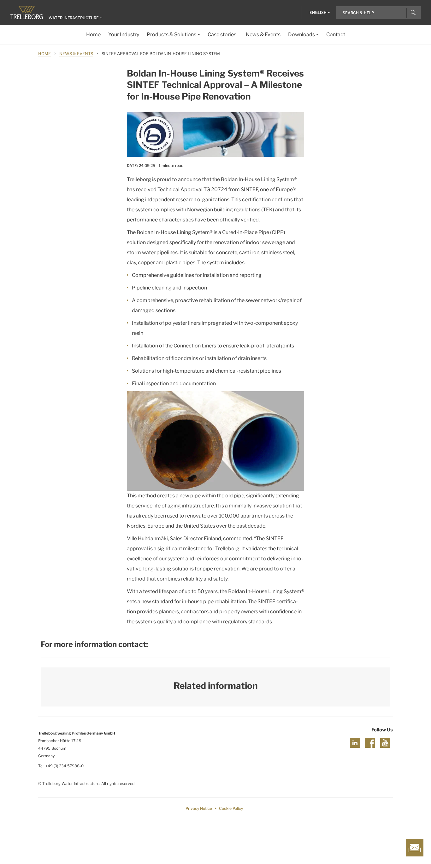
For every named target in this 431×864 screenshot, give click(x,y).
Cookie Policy (231, 808)
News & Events (76, 53)
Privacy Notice (199, 808)
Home (44, 53)
